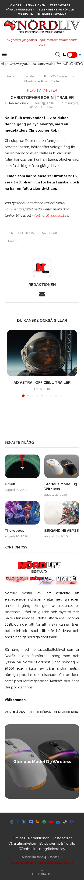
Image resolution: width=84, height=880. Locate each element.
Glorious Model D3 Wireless (60, 486)
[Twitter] (24, 822)
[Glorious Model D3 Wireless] (61, 466)
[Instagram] (12, 822)
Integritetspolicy (51, 13)
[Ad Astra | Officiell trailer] (42, 353)
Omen (10, 484)
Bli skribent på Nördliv (56, 9)
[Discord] (31, 822)
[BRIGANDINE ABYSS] (61, 512)
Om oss (15, 5)
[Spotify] (44, 822)
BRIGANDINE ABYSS (61, 530)
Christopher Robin (21, 233)
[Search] (57, 54)
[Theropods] (22, 512)
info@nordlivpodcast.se (50, 215)
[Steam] (65, 822)
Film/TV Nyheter (56, 76)
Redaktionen (35, 5)
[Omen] (22, 466)
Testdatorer (60, 5)
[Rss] (37, 822)
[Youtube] (51, 822)
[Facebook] (18, 822)
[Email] (58, 822)
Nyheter (29, 76)
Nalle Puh (49, 233)
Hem (10, 76)
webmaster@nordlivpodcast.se (42, 862)
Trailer (13, 241)
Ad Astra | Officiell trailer (42, 382)
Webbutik (25, 13)
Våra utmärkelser (20, 9)
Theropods (14, 530)
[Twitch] (72, 822)
